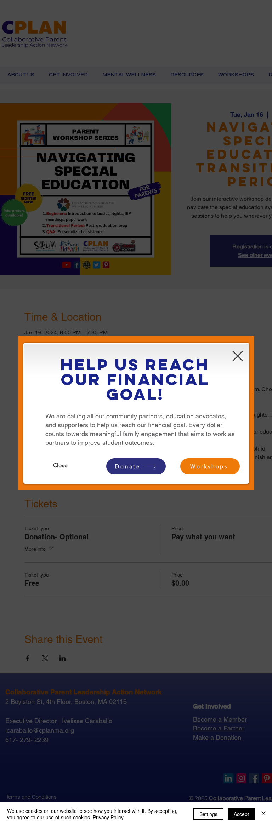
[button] (237, 356)
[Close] (263, 814)
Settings (208, 814)
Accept (241, 814)
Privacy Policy (108, 817)
